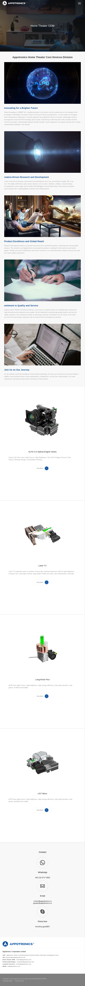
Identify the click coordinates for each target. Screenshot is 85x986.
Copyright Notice (8, 981)
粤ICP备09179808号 (40, 979)
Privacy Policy (19, 981)
